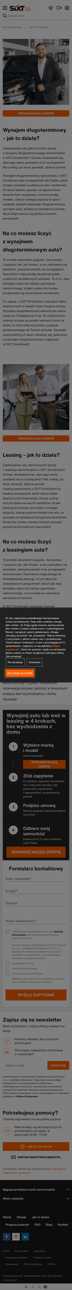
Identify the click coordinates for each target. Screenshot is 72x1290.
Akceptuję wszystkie (19, 673)
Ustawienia (34, 662)
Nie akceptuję (15, 662)
